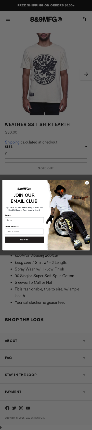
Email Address (11, 226)
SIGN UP (24, 239)
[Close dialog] (87, 183)
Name (7, 215)
